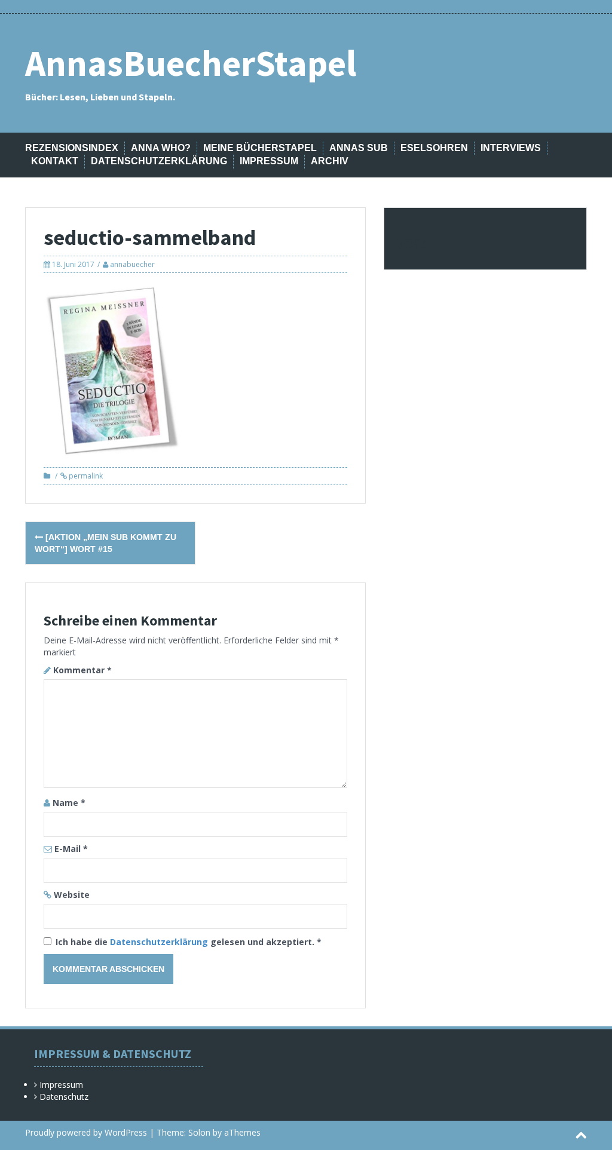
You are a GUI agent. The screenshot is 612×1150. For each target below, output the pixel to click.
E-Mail (71, 848)
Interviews (511, 148)
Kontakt (54, 161)
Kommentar (82, 670)
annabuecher (132, 264)
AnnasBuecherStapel (190, 63)
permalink (85, 476)
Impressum (269, 161)
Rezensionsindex (71, 148)
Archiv (329, 161)
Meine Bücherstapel (260, 148)
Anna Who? (161, 148)
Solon (199, 1132)
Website (72, 894)
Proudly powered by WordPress (86, 1132)
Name (69, 802)
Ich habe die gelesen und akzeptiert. (189, 941)
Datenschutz (63, 1096)
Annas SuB (358, 148)
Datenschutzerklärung (159, 161)
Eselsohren (434, 148)
